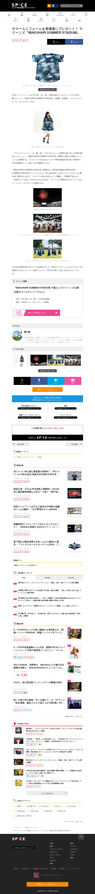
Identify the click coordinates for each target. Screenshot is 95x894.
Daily (24, 577)
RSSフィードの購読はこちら (48, 389)
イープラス (16, 827)
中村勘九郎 (21, 811)
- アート (51, 858)
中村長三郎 (61, 811)
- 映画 (51, 863)
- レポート (73, 852)
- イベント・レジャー (56, 849)
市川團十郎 (31, 806)
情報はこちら (40, 312)
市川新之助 (45, 806)
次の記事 (74, 444)
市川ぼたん (58, 806)
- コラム (72, 855)
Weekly (47, 577)
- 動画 (71, 843)
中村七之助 (72, 806)
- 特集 (71, 858)
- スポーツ (52, 860)
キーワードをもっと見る (71, 821)
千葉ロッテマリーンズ (21, 95)
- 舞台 (51, 846)
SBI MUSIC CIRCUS (24, 816)
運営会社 (16, 868)
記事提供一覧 (26, 868)
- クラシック (53, 852)
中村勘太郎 (48, 811)
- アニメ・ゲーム (54, 855)
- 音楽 (51, 843)
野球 (49, 270)
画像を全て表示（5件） (48, 90)
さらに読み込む (47, 793)
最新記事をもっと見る (72, 716)
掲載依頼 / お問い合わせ (40, 868)
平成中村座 (34, 811)
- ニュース (73, 846)
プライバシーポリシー (74, 868)
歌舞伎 (19, 806)
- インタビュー (74, 849)
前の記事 (20, 444)
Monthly (71, 577)
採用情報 (53, 868)
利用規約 (62, 868)
